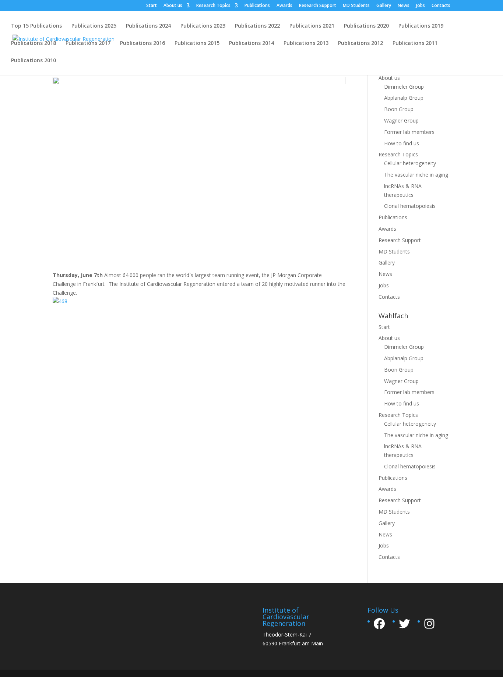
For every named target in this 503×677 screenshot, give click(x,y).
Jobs (420, 5)
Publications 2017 (88, 43)
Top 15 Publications (36, 26)
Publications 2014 (251, 43)
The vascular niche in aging (416, 174)
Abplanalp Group (403, 97)
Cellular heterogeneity (410, 163)
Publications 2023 (202, 26)
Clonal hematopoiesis (410, 205)
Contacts (441, 5)
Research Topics (213, 5)
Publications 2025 (93, 26)
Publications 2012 (360, 43)
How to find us (401, 143)
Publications (257, 5)
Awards (284, 5)
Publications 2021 (311, 26)
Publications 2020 (366, 26)
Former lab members (409, 131)
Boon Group (399, 109)
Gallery (383, 5)
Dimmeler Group (404, 86)
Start (151, 5)
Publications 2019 (420, 26)
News (403, 5)
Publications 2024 (148, 26)
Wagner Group (401, 120)
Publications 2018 (33, 43)
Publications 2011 (415, 43)
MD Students (356, 5)
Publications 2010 (33, 61)
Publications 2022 (257, 26)
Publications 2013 (306, 43)
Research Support (317, 5)
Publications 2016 (142, 43)
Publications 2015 (197, 43)
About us (172, 5)
